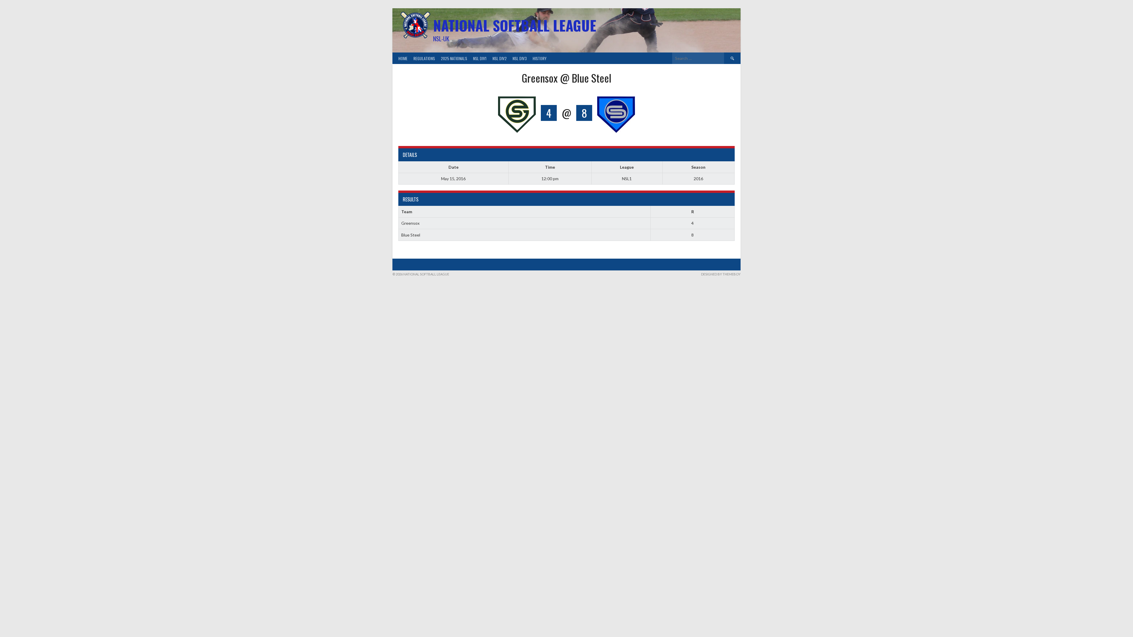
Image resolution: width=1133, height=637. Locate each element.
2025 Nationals (454, 58)
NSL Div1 (480, 58)
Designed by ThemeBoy (721, 274)
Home (402, 58)
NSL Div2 (499, 58)
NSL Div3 (520, 58)
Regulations (424, 58)
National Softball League (514, 25)
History (539, 58)
